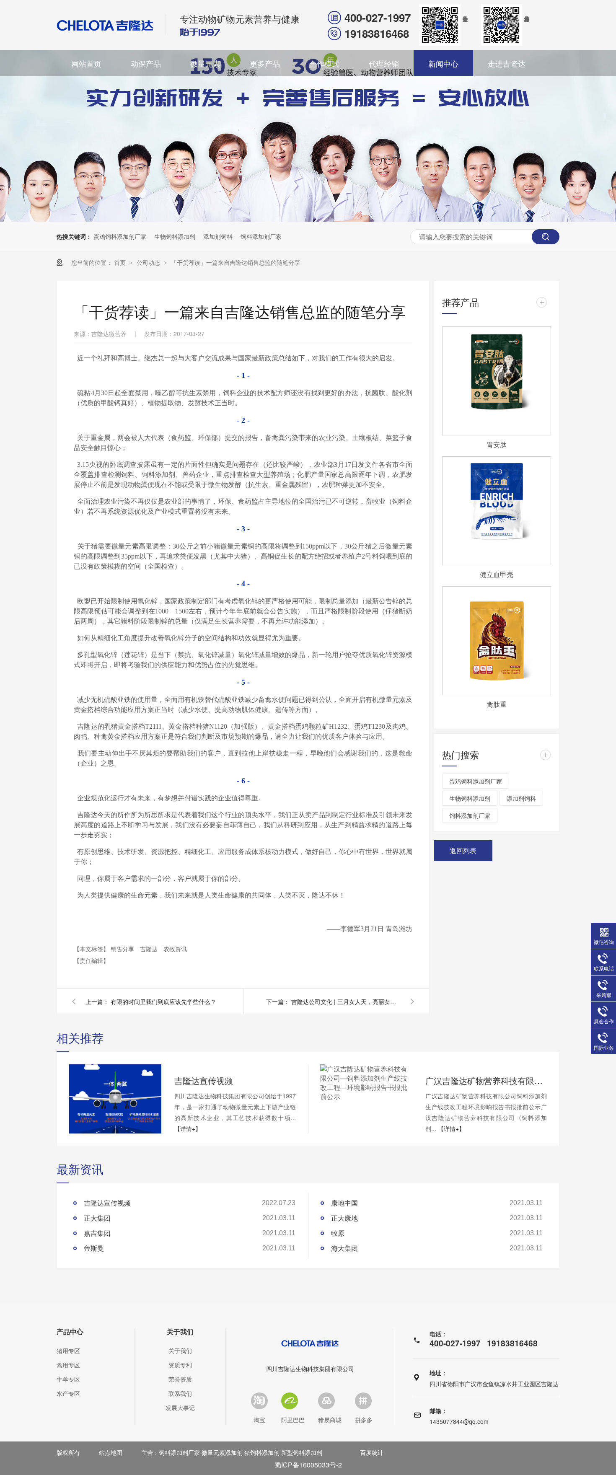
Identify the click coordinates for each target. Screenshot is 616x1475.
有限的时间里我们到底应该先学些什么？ (163, 1001)
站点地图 (110, 1452)
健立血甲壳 (496, 574)
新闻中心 (443, 63)
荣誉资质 (180, 1379)
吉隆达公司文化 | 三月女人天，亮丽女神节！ (345, 1001)
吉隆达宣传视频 (203, 1080)
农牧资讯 (175, 949)
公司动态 (149, 262)
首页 (120, 262)
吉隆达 (149, 949)
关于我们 (180, 1331)
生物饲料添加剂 (174, 236)
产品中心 (70, 1331)
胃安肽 (497, 444)
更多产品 (265, 63)
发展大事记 (180, 1407)
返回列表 (463, 850)
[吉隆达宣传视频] (115, 1098)
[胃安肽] (497, 381)
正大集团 (97, 1218)
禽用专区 (68, 1365)
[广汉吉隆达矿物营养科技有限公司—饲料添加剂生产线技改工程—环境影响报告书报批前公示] (366, 1082)
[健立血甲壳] (497, 511)
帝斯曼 (94, 1248)
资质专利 (180, 1365)
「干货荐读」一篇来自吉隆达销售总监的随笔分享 (235, 262)
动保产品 (146, 63)
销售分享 (123, 949)
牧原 (337, 1233)
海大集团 (344, 1248)
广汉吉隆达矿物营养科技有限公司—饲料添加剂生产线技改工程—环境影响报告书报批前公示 (486, 1080)
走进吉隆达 (506, 63)
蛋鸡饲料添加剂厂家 (119, 236)
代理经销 (384, 63)
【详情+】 (187, 1128)
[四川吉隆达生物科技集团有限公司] (105, 25)
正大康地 (344, 1218)
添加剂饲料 (218, 236)
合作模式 (324, 63)
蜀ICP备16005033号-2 (308, 1465)
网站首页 (86, 63)
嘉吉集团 (97, 1233)
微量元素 (205, 63)
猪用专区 (68, 1350)
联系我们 (180, 1393)
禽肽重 (497, 704)
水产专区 (68, 1393)
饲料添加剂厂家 (261, 236)
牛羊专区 (68, 1379)
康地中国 (344, 1203)
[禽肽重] (497, 641)
